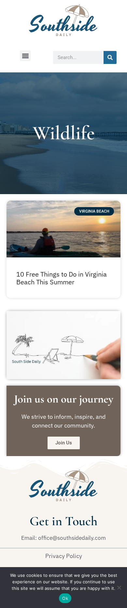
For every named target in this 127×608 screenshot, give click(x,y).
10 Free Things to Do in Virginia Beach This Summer (61, 278)
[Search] (110, 57)
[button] (25, 55)
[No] (119, 587)
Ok (65, 598)
